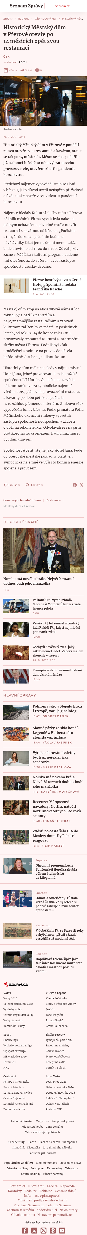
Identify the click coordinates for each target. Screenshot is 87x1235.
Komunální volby (14, 1026)
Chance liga (10, 1040)
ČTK (6, 56)
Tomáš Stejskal (57, 821)
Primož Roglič (54, 1020)
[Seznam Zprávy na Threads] (53, 1231)
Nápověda (67, 1186)
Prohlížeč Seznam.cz (29, 1205)
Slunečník (18, 1147)
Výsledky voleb (12, 1009)
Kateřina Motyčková (60, 791)
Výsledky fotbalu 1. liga (17, 1045)
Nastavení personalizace (55, 1215)
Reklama (45, 1191)
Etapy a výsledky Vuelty (61, 1004)
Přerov (37, 500)
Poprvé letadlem (13, 1087)
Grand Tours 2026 (57, 1026)
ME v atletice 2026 (15, 1057)
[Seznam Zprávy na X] (34, 1231)
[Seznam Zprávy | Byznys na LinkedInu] (62, 1231)
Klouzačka (33, 1147)
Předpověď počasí (63, 1121)
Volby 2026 (10, 998)
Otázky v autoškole (57, 1104)
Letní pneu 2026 (56, 1082)
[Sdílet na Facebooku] (75, 485)
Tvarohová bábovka (58, 1057)
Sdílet (28, 70)
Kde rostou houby (32, 1127)
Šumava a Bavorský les (17, 1093)
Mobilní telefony (46, 1163)
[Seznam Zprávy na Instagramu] (43, 1231)
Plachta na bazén (49, 1142)
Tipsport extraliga (14, 1051)
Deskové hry (55, 1168)
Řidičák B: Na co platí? (59, 1098)
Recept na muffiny (57, 1045)
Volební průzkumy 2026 (18, 1004)
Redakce (30, 1191)
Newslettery (68, 1210)
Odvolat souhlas (23, 1215)
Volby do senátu (13, 1020)
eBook (13, 70)
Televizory (71, 1168)
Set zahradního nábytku (57, 1147)
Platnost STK (54, 1109)
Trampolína (70, 1142)
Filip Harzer (53, 845)
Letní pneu (38, 1168)
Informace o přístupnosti (42, 1195)
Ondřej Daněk (56, 716)
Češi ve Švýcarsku (14, 1098)
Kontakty (15, 1191)
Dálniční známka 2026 (60, 1087)
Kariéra (52, 1186)
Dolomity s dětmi (14, 1109)
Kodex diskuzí (47, 1210)
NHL (6, 1068)
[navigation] (5, 6)
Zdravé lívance (55, 1051)
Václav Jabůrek (57, 742)
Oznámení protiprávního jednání (42, 1200)
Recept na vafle (55, 1062)
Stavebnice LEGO (70, 1163)
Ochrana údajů (65, 1191)
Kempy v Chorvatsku (16, 1082)
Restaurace (53, 500)
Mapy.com (42, 1121)
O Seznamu (36, 1186)
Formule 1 (9, 1062)
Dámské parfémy (17, 1168)
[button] (43, 101)
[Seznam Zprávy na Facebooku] (25, 1231)
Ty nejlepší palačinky (59, 1040)
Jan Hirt (51, 1009)
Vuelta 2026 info (56, 998)
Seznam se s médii (20, 1210)
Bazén (32, 1142)
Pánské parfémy (53, 1174)
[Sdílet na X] (81, 485)
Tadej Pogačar (54, 1015)
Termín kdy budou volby (18, 1015)
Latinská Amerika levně (18, 1104)
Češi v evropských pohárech (42, 1132)
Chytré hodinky (30, 1174)
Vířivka (51, 1153)
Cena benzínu (54, 1127)
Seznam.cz (62, 6)
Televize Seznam (58, 1205)
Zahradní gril (37, 1153)
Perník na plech (55, 1068)
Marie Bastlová (57, 767)
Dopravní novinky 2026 (60, 1093)
